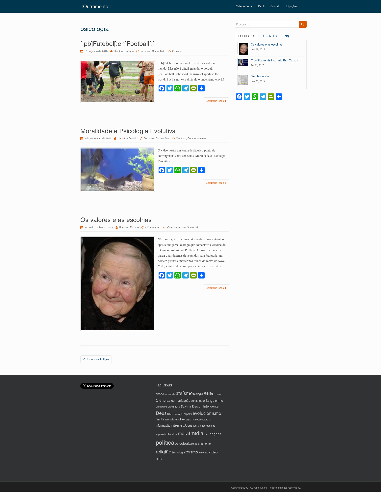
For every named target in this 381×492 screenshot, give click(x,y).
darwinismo (174, 406)
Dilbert (170, 413)
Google (187, 419)
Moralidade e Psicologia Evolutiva (128, 130)
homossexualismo (201, 419)
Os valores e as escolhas (116, 219)
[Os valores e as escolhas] (243, 48)
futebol (176, 419)
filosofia (168, 419)
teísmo (192, 452)
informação (163, 425)
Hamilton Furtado (124, 51)
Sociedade (193, 227)
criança (209, 400)
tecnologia (178, 452)
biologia (198, 394)
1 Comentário (152, 227)
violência (203, 452)
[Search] (303, 24)
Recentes (269, 36)
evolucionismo (206, 413)
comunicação (180, 400)
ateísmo (184, 393)
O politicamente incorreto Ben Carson (274, 60)
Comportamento (197, 138)
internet (177, 425)
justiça (197, 425)
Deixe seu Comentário (152, 51)
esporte (188, 414)
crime (219, 400)
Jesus (188, 425)
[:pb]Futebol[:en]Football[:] (117, 43)
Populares (246, 36)
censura (217, 394)
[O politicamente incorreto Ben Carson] (243, 64)
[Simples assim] (243, 80)
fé (182, 419)
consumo (196, 401)
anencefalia (170, 394)
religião (163, 451)
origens (215, 433)
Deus (161, 413)
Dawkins (186, 406)
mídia (196, 433)
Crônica (176, 51)
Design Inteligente (205, 406)
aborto (160, 394)
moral (184, 433)
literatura (172, 434)
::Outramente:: (95, 6)
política (165, 442)
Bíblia (208, 393)
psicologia (183, 443)
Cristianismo (161, 406)
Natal (206, 434)
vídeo (213, 451)
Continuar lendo (215, 101)
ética (159, 458)
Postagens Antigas (97, 359)
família (160, 419)
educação (178, 413)
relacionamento (201, 443)
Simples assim (260, 76)
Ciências (181, 138)
